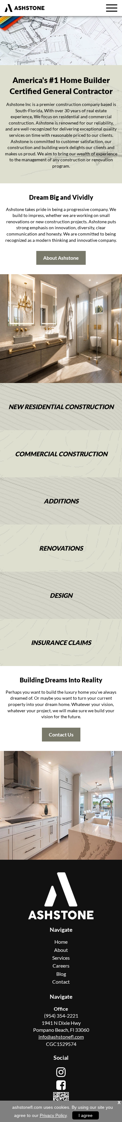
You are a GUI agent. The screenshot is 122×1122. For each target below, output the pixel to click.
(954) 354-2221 (61, 1016)
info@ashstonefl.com (61, 1037)
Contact (61, 982)
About (61, 950)
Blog (61, 974)
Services (61, 958)
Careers (61, 966)
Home (61, 942)
